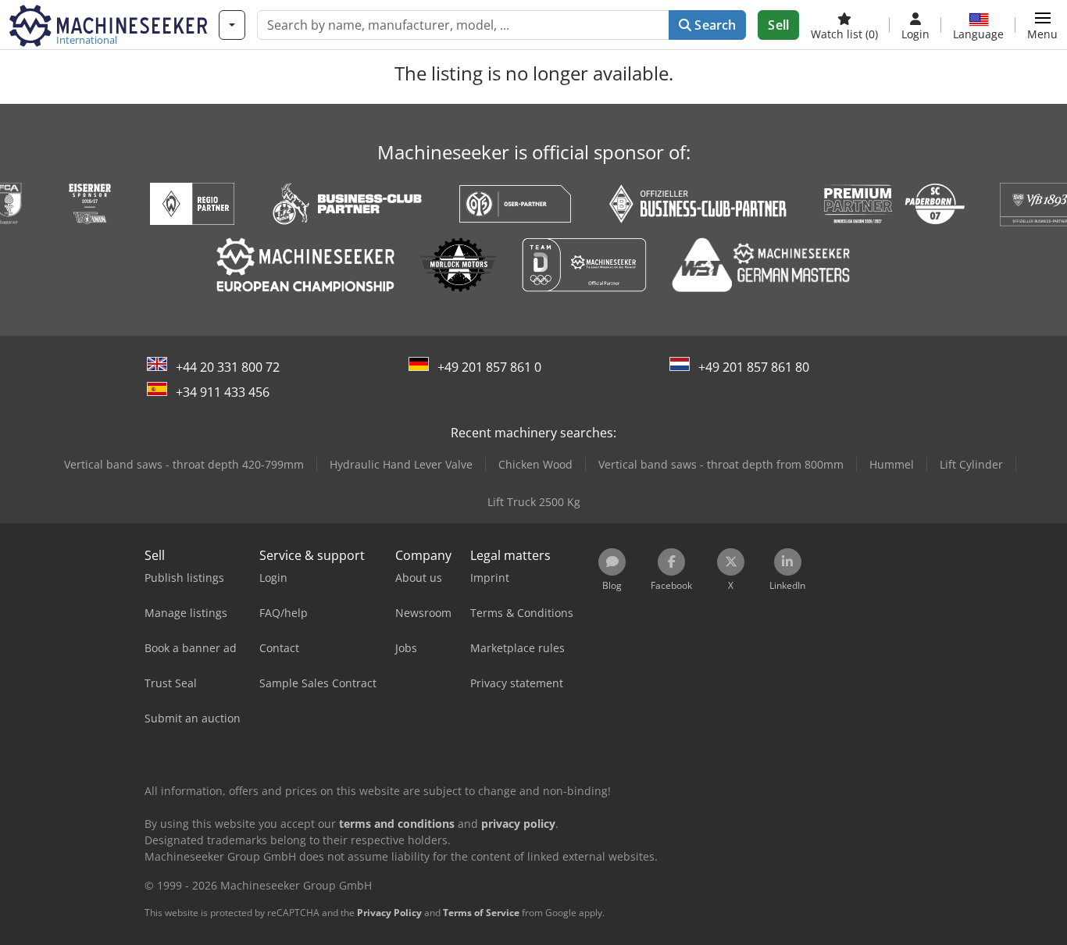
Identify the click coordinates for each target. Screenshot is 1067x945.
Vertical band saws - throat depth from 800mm (721, 464)
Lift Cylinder (971, 464)
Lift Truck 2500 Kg (533, 501)
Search (713, 25)
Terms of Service (481, 912)
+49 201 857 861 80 (753, 367)
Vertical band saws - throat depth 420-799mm (184, 464)
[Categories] (232, 25)
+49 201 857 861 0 (489, 367)
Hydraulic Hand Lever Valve (401, 464)
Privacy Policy (389, 912)
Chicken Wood (535, 464)
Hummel (891, 464)
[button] (1042, 25)
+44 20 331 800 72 (228, 367)
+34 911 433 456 (222, 392)
